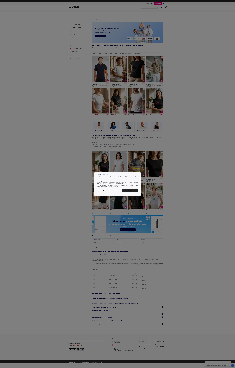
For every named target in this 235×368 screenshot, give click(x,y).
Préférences (115, 190)
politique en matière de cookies (107, 186)
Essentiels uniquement (102, 190)
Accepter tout (130, 190)
